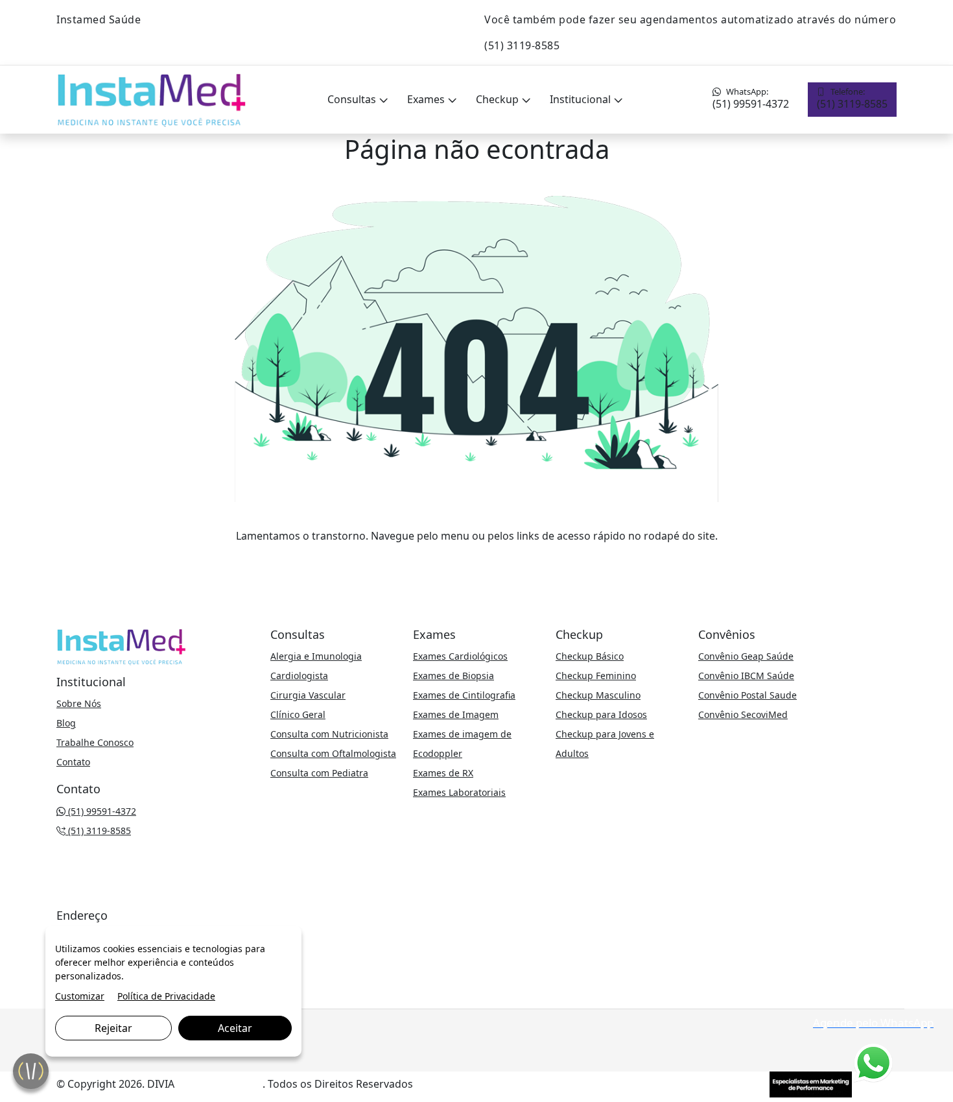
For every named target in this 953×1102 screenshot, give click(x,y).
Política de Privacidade (166, 996)
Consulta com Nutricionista (329, 734)
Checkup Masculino (598, 695)
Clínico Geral (297, 714)
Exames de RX (443, 773)
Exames (427, 99)
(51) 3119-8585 (852, 98)
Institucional (581, 99)
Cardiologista (299, 675)
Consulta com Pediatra (319, 773)
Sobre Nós (78, 703)
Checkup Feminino (596, 675)
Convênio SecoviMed (743, 714)
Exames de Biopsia (453, 675)
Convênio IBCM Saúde (746, 675)
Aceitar (235, 1028)
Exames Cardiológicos (460, 656)
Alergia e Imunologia (316, 656)
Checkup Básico (590, 656)
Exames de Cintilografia (464, 695)
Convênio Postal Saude (747, 695)
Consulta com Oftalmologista (333, 753)
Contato (73, 762)
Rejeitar (113, 1028)
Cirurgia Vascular (308, 695)
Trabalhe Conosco (95, 742)
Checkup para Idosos (601, 714)
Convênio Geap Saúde (746, 656)
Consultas (353, 99)
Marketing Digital (220, 1084)
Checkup (498, 99)
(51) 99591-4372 (750, 98)
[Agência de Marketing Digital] (811, 1083)
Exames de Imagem (456, 714)
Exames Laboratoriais (459, 792)
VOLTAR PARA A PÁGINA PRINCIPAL (476, 562)
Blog (66, 723)
